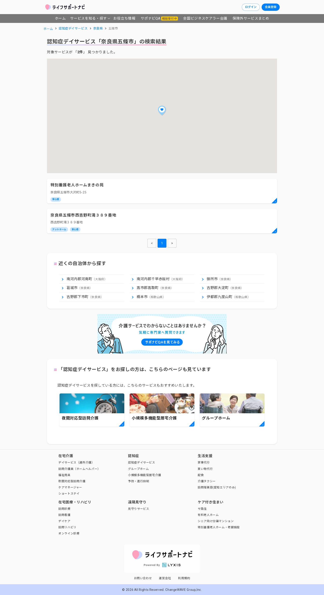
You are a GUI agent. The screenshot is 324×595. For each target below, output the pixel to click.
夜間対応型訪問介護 (72, 481)
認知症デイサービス (141, 462)
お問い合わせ (143, 578)
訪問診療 (64, 508)
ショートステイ (68, 493)
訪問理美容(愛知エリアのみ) (217, 487)
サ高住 (202, 508)
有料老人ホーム (208, 515)
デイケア (64, 521)
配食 (201, 475)
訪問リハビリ (67, 527)
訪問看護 (64, 515)
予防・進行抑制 (138, 481)
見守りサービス (138, 508)
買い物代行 (205, 469)
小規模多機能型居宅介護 (144, 475)
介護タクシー (207, 481)
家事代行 (204, 462)
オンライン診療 (68, 533)
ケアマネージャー (70, 487)
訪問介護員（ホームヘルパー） (79, 469)
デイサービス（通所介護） (76, 462)
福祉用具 (64, 475)
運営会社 (165, 578)
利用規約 (184, 578)
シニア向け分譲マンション (216, 521)
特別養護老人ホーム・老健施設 (219, 527)
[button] (162, 110)
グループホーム (138, 469)
